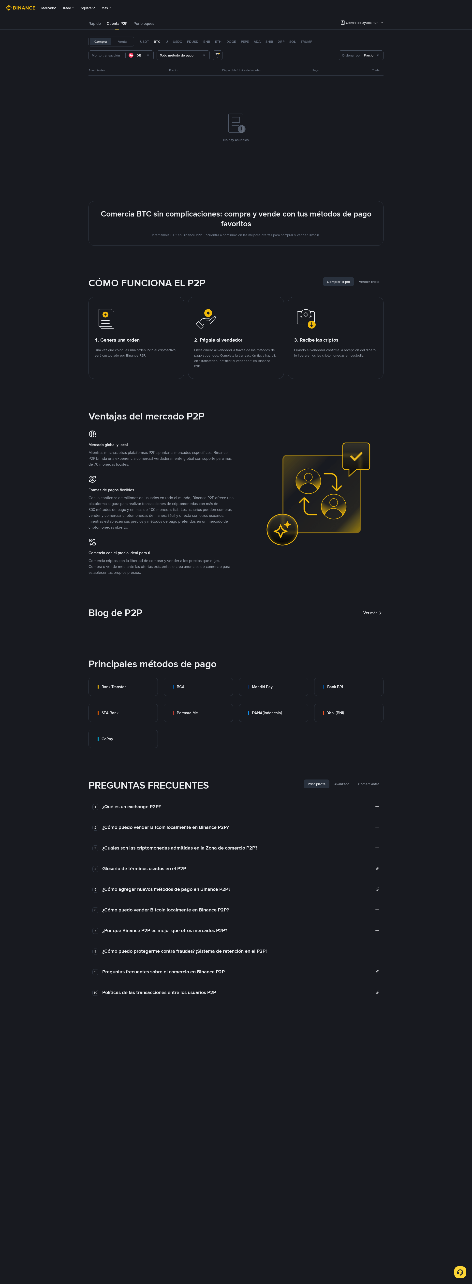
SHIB (269, 41)
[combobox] (139, 55)
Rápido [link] (94, 23)
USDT (144, 41)
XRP (281, 41)
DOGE (231, 41)
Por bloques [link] (143, 23)
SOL (292, 41)
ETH (218, 41)
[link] (123, 687)
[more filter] (217, 55)
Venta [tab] (122, 41)
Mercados (49, 8)
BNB (206, 41)
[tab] (94, 23)
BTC (157, 41)
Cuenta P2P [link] (117, 23)
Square (86, 8)
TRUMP (306, 41)
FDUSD (192, 41)
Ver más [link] (370, 612)
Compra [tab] (100, 41)
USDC (177, 41)
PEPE (245, 41)
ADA (257, 41)
